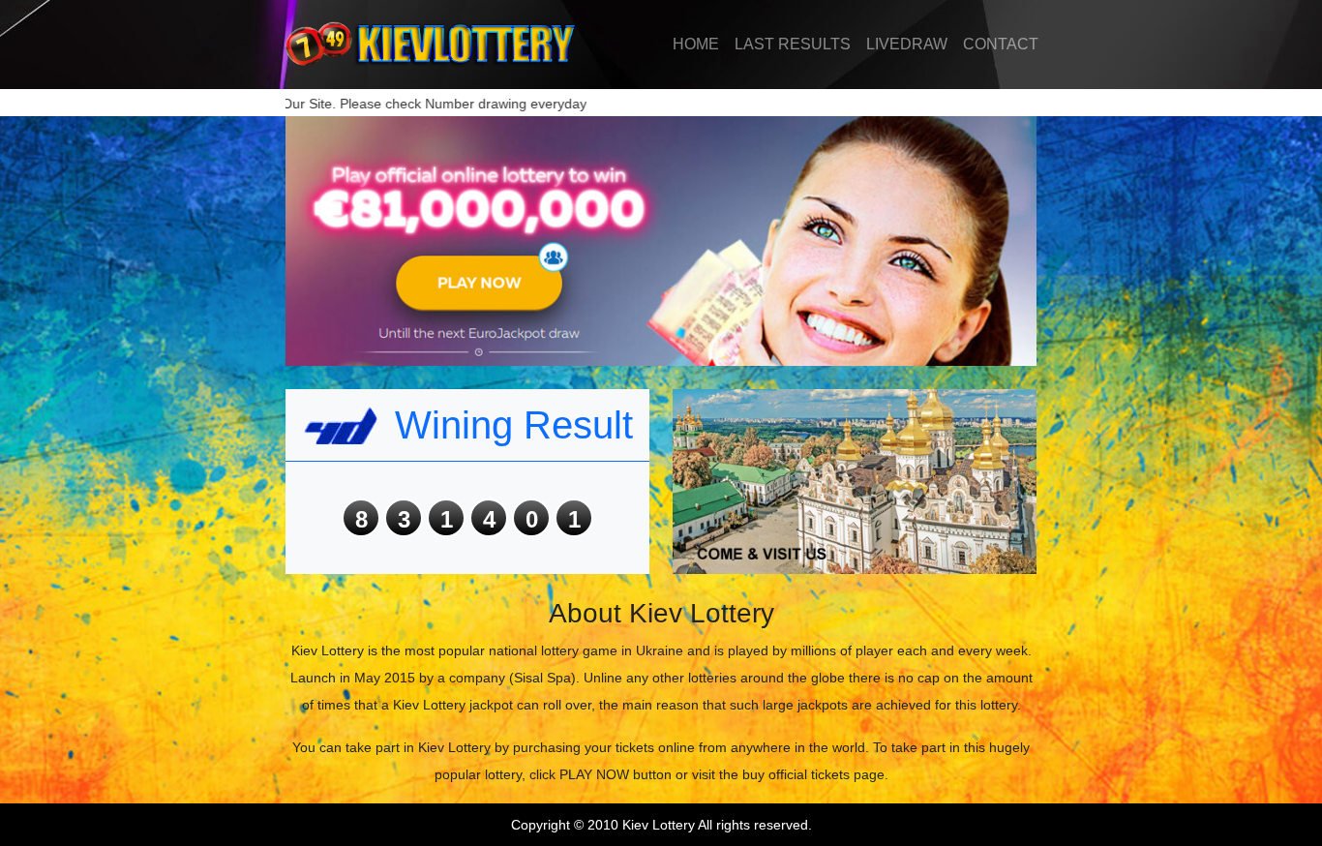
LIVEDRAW (906, 44)
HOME (696, 44)
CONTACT (1000, 44)
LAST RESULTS (793, 44)
